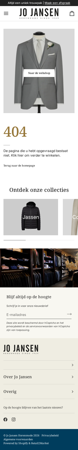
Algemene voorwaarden (18, 439)
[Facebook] (5, 419)
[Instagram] (14, 419)
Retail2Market (40, 443)
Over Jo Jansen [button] (17, 376)
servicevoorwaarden (41, 326)
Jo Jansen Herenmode (19, 435)
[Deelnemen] (68, 314)
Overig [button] (9, 391)
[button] (39, 365)
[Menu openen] (9, 13)
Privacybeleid (50, 435)
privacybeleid (14, 326)
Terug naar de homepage (19, 165)
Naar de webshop (39, 73)
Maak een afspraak (57, 3)
